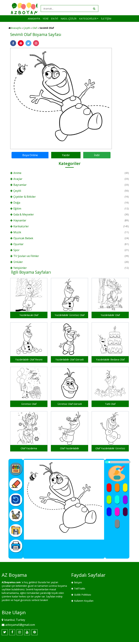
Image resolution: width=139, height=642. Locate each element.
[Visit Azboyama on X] (5, 632)
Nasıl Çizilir (68, 18)
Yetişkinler (20, 268)
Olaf (34, 27)
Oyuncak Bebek (23, 238)
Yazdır (66, 155)
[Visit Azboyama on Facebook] (12, 632)
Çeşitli (26, 27)
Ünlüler (18, 262)
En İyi (54, 18)
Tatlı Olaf (110, 403)
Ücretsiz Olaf (28, 403)
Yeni (45, 18)
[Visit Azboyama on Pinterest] (34, 632)
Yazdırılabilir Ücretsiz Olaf (69, 315)
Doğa (16, 202)
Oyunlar (18, 244)
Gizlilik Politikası (82, 594)
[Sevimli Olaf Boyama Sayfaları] (61, 98)
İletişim (106, 18)
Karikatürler (21, 226)
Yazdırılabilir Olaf (110, 315)
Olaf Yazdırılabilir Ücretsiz (110, 448)
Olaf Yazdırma (29, 448)
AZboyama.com (11, 582)
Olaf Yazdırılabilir (69, 448)
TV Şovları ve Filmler (26, 256)
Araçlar (17, 179)
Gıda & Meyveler (23, 214)
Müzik (17, 232)
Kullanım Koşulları (83, 600)
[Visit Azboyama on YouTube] (27, 632)
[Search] (94, 8)
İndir (97, 155)
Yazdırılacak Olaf (28, 315)
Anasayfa (34, 18)
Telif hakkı (79, 588)
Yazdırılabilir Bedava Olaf (110, 359)
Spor (16, 250)
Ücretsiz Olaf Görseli (69, 403)
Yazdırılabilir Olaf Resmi (28, 359)
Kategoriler (87, 18)
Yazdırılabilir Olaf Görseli (69, 359)
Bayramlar (20, 185)
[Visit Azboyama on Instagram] (20, 632)
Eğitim (17, 208)
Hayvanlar (19, 220)
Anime (17, 173)
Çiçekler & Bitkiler (24, 197)
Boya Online (30, 155)
